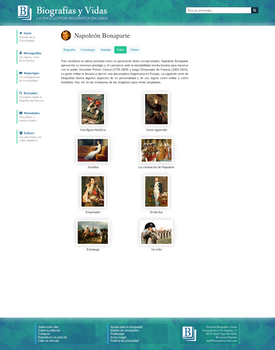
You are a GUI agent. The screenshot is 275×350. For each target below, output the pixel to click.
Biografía (69, 49)
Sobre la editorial (49, 330)
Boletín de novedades (125, 330)
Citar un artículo (48, 340)
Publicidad (117, 333)
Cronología (88, 49)
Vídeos (134, 49)
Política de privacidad (125, 340)
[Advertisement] (124, 285)
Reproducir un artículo (52, 337)
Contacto (44, 333)
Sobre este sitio (48, 327)
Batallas (106, 49)
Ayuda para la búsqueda (126, 327)
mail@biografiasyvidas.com (222, 340)
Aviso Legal (118, 337)
